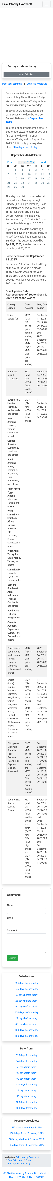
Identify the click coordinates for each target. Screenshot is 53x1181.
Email (10, 917)
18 (36, 178)
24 (29, 182)
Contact (40, 1176)
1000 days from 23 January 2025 (27, 1133)
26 (42, 182)
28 (8, 186)
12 (42, 174)
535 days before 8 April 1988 (26, 1127)
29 (15, 186)
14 (8, 178)
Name (10, 905)
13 (48, 174)
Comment (12, 930)
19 (42, 178)
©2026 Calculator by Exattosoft (19, 1173)
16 (22, 178)
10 (29, 174)
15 (15, 178)
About (43, 1173)
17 (29, 178)
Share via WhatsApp (37, 83)
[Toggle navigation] (46, 4)
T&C (11, 1176)
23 (22, 182)
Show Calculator (26, 74)
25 (36, 182)
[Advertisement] (26, 37)
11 (36, 174)
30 (22, 186)
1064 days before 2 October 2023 (26, 1139)
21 (8, 182)
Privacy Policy (25, 1176)
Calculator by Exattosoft (17, 4)
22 (15, 182)
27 (48, 182)
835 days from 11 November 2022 (26, 1145)
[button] (46, 4)
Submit (12, 958)
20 (48, 178)
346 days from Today (25, 147)
